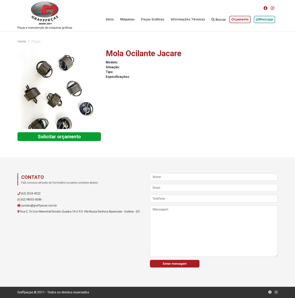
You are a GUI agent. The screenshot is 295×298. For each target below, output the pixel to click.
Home (21, 41)
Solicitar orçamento (59, 136)
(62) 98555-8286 (31, 199)
